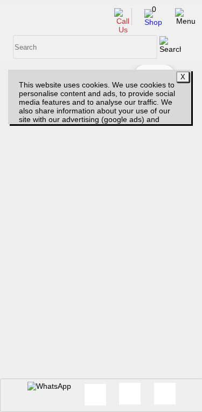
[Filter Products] (165, 393)
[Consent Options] (130, 393)
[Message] (95, 395)
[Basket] (153, 22)
